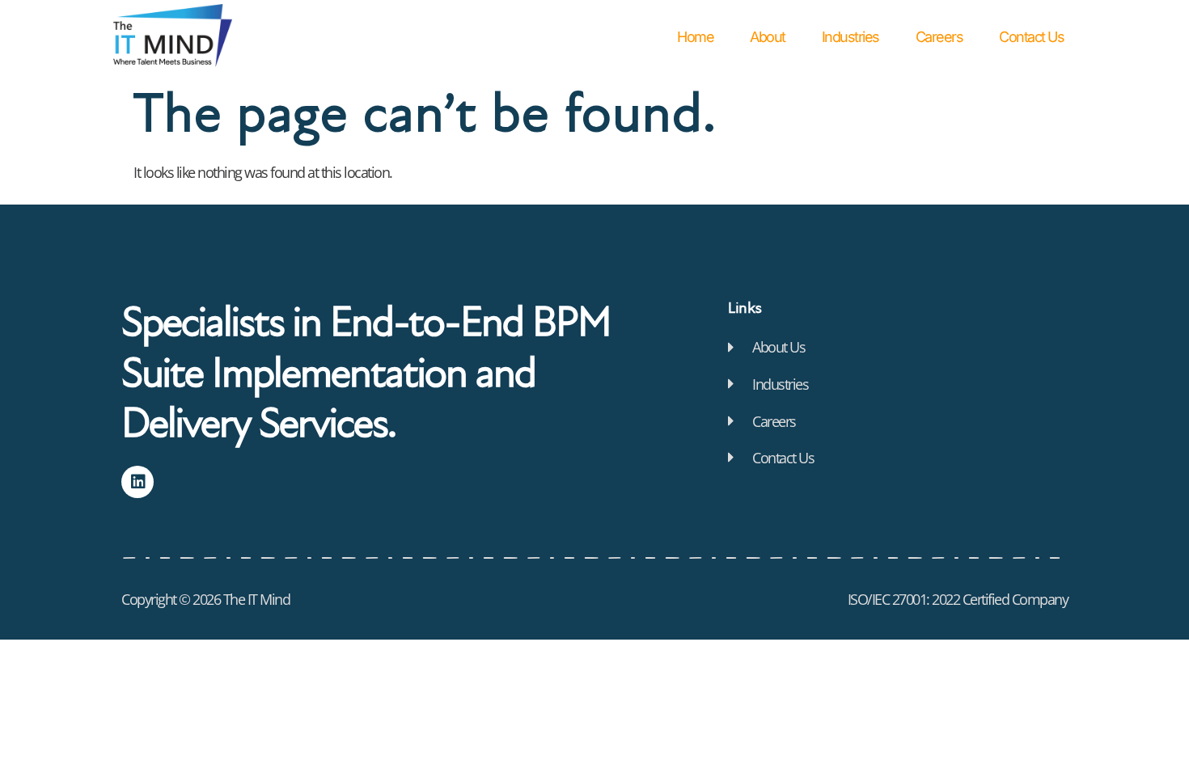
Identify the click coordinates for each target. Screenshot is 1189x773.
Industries (850, 36)
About (767, 36)
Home (695, 36)
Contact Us (1031, 36)
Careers (939, 36)
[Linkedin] (137, 482)
